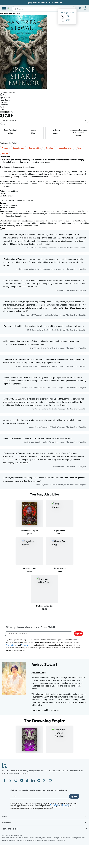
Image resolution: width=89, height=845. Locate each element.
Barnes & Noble (18, 148)
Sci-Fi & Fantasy (6, 195)
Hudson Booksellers (65, 148)
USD (68, 16)
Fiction (3, 200)
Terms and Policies (10, 828)
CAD (68, 20)
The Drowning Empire (9, 205)
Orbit (2, 107)
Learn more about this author (44, 710)
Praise (2, 228)
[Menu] (4, 8)
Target (80, 148)
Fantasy (11, 200)
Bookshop (49, 148)
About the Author (7, 208)
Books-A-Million (35, 148)
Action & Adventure (25, 200)
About (4, 816)
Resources (6, 822)
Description (5, 156)
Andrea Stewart (9, 92)
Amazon (5, 148)
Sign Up (78, 634)
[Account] (80, 9)
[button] (44, 90)
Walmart (5, 153)
